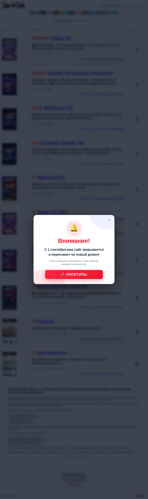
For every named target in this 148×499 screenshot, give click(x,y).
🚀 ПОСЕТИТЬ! (74, 274)
